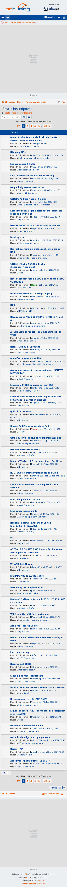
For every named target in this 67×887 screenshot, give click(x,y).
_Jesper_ (35, 555)
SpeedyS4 (35, 143)
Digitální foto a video (27, 193)
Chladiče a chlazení (27, 341)
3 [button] (31, 126)
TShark (34, 579)
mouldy (34, 270)
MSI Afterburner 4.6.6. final (26, 358)
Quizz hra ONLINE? (20, 411)
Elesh (33, 179)
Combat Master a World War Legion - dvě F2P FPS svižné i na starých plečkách (35, 398)
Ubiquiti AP (16, 749)
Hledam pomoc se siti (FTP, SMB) (28, 699)
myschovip (36, 240)
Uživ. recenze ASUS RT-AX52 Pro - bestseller (35, 225)
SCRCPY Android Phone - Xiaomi (28, 199)
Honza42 (35, 690)
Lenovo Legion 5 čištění (23, 164)
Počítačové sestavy (26, 353)
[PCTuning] (17, 7)
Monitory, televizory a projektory (32, 258)
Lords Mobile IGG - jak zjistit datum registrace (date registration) (36, 212)
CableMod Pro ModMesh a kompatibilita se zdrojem (34, 486)
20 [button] (45, 126)
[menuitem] (49, 17)
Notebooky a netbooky (28, 170)
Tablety (21, 432)
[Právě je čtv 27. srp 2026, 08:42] (59, 102)
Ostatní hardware (26, 181)
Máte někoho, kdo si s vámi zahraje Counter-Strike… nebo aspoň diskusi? (35, 139)
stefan (34, 655)
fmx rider (35, 717)
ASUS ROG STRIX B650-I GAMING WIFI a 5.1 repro (37, 687)
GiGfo (33, 667)
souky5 (34, 338)
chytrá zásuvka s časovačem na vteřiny (32, 175)
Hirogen (35, 502)
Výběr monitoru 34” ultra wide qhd (29, 614)
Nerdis (34, 388)
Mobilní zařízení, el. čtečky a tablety (34, 158)
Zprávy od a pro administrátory (32, 517)
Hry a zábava (24, 220)
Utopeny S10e (18, 152)
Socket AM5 (23, 558)
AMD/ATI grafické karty (28, 731)
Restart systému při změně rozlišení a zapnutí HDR (36, 250)
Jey (33, 202)
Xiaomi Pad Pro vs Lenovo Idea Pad (29, 426)
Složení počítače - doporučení (26, 676)
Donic (34, 629)
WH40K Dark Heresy (21, 564)
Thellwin (35, 429)
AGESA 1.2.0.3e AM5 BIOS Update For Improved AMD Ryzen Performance (36, 550)
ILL (12, 537)
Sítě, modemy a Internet (29, 146)
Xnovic (34, 255)
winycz (34, 228)
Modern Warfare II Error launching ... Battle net (37, 461)
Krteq (33, 452)
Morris (34, 617)
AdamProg (36, 155)
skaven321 (36, 567)
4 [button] (35, 126)
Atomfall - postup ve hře (24, 626)
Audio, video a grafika (28, 593)
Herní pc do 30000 (20, 664)
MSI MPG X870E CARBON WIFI (27, 576)
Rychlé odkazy (3, 18)
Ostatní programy (26, 505)
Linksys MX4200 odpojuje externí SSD (31, 385)
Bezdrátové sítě (25, 231)
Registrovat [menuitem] (65, 18)
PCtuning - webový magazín (30, 743)
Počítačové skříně (26, 767)
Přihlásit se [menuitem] (60, 18)
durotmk (35, 764)
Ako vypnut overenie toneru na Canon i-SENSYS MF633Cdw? (36, 371)
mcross (34, 679)
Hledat (6, 22)
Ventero (34, 702)
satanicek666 (37, 296)
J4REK (34, 729)
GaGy (33, 167)
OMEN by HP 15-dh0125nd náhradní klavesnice (35, 438)
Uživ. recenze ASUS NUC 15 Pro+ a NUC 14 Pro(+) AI (36, 318)
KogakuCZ (36, 403)
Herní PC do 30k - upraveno (25, 347)
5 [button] (39, 126)
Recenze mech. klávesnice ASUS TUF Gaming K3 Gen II (37, 639)
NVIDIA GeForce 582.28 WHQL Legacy (31, 293)
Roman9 (35, 464)
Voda (20, 273)
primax (34, 590)
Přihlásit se (19, 22)
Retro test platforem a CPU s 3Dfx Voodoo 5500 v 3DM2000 (37, 280)
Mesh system (17, 237)
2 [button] (27, 126)
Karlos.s (34, 217)
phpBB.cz (40, 880)
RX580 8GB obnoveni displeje (26, 725)
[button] (18, 126)
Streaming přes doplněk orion (26, 587)
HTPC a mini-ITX (25, 311)
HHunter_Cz (36, 350)
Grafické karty (24, 288)
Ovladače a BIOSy (26, 299)
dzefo (34, 376)
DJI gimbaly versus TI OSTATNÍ (27, 187)
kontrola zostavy (20, 652)
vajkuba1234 (36, 740)
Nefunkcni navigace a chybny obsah (30, 737)
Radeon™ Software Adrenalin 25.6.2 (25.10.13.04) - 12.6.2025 (30, 524)
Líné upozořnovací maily (23, 511)
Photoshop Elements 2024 (25, 499)
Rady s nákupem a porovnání (31, 326)
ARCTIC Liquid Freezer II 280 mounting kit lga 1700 (35, 333)
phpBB (24, 874)
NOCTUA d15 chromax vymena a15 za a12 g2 (34, 473)
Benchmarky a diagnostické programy (35, 364)
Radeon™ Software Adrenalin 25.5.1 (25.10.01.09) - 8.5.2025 (37, 600)
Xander (34, 190)
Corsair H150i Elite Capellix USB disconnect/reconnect (27, 265)
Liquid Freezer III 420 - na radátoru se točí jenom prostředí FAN (37, 712)
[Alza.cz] (51, 7)
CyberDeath (36, 308)
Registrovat (34, 22)
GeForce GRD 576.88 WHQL (25, 449)
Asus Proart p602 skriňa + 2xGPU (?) (30, 761)
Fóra (8, 18)
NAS (12, 305)
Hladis (34, 285)
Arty (26, 877)
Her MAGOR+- (37, 414)
